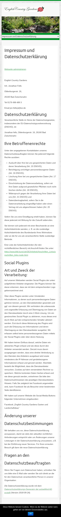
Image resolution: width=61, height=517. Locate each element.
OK (30, 514)
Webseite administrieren (15, 69)
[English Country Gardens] (24, 10)
